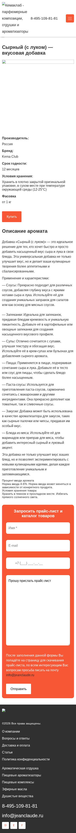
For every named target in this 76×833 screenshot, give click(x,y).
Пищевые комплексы (18, 782)
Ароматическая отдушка (20, 768)
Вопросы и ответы (16, 738)
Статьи (7, 752)
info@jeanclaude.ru (20, 675)
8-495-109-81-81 (44, 18)
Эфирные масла (14, 789)
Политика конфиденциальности (26, 759)
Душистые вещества (17, 796)
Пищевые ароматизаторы (21, 775)
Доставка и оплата (16, 745)
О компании (11, 731)
